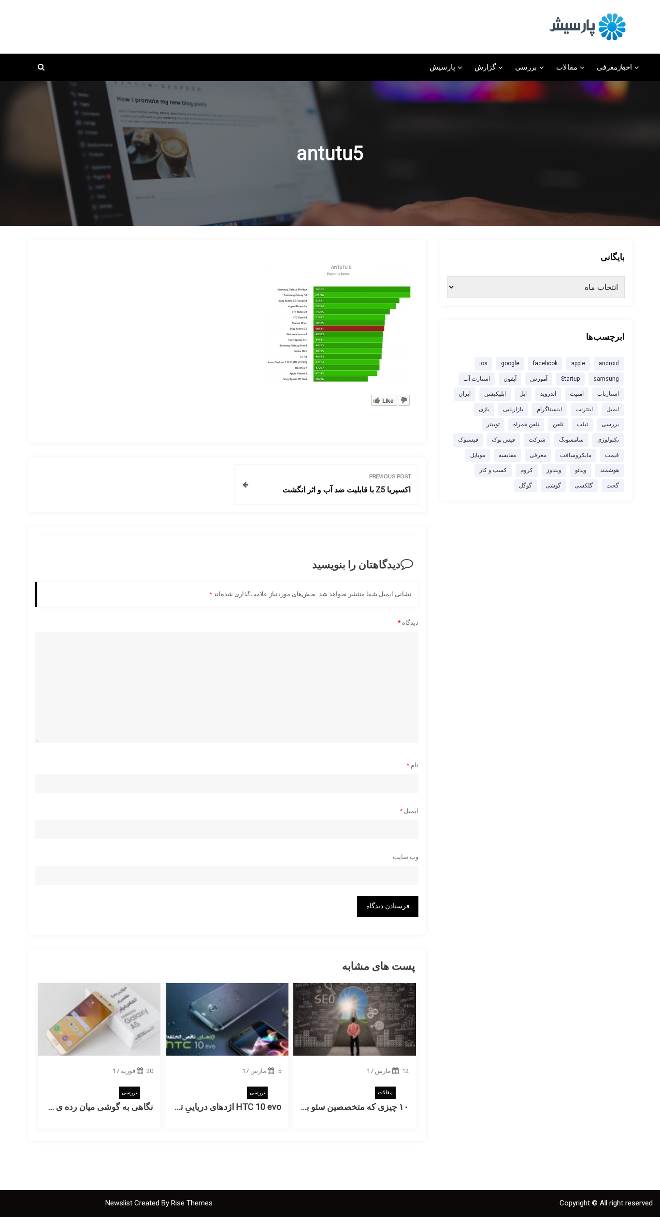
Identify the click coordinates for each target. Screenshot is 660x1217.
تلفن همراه (526, 424)
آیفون (510, 378)
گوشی (553, 485)
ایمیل (409, 811)
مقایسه (507, 455)
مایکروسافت (575, 455)
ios (483, 363)
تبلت (582, 424)
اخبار (624, 67)
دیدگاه (408, 622)
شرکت (537, 439)
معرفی (607, 67)
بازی (484, 409)
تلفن (558, 424)
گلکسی (583, 485)
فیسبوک (468, 439)
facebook (545, 363)
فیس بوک (503, 439)
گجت (612, 485)
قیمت (612, 455)
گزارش (485, 67)
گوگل (525, 485)
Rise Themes (192, 1203)
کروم (526, 470)
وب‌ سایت (405, 856)
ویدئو (581, 470)
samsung (606, 378)
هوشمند (609, 470)
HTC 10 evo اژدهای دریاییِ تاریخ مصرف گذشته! (195, 1107)
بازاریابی (513, 409)
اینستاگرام (549, 409)
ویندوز (553, 470)
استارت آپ (476, 378)
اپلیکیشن (495, 393)
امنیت (577, 393)
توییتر (493, 424)
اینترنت (584, 409)
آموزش (538, 378)
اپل (523, 393)
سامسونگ (571, 439)
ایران (465, 393)
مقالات (566, 67)
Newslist (119, 1203)
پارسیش (442, 67)
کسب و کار (493, 470)
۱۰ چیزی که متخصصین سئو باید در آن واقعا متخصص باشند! (305, 1107)
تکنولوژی (608, 439)
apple (578, 363)
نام (412, 765)
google (510, 363)
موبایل (477, 455)
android (609, 363)
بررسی (526, 67)
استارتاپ (608, 393)
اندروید (548, 393)
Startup (570, 378)
